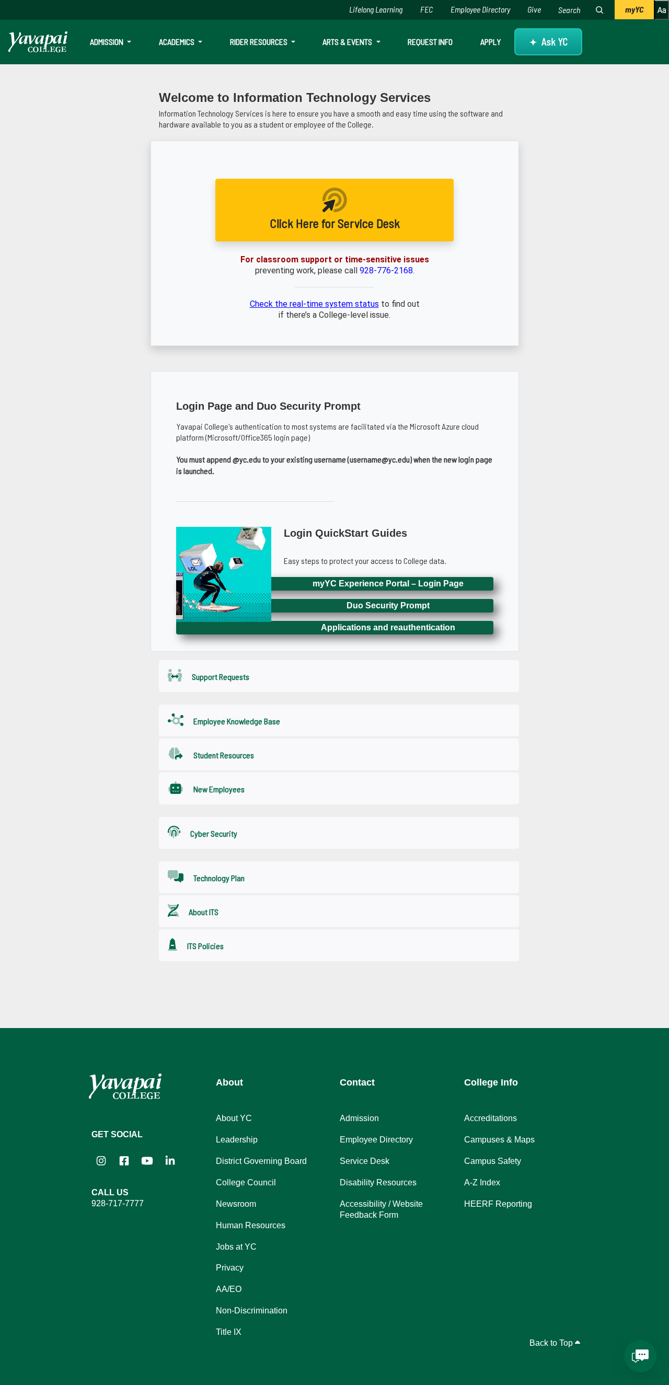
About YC (234, 1118)
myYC (634, 9)
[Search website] (599, 10)
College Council (246, 1182)
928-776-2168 (386, 270)
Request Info (430, 42)
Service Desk (364, 1161)
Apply (490, 42)
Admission (107, 42)
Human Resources (250, 1225)
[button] (339, 676)
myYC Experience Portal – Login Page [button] (388, 583)
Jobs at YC (236, 1246)
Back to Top (552, 1342)
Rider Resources (259, 42)
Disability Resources (378, 1182)
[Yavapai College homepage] (37, 42)
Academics (177, 42)
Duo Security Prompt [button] (388, 605)
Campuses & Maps (499, 1139)
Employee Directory (480, 9)
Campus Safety (492, 1161)
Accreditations (490, 1118)
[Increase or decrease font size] (661, 10)
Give (534, 9)
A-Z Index (482, 1182)
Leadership (237, 1139)
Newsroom (236, 1203)
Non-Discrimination (251, 1310)
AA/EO (228, 1289)
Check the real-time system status (314, 304)
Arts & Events (348, 42)
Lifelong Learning (375, 9)
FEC (426, 9)
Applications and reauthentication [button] (388, 627)
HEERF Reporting (498, 1203)
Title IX (228, 1332)
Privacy (230, 1267)
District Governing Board (261, 1161)
